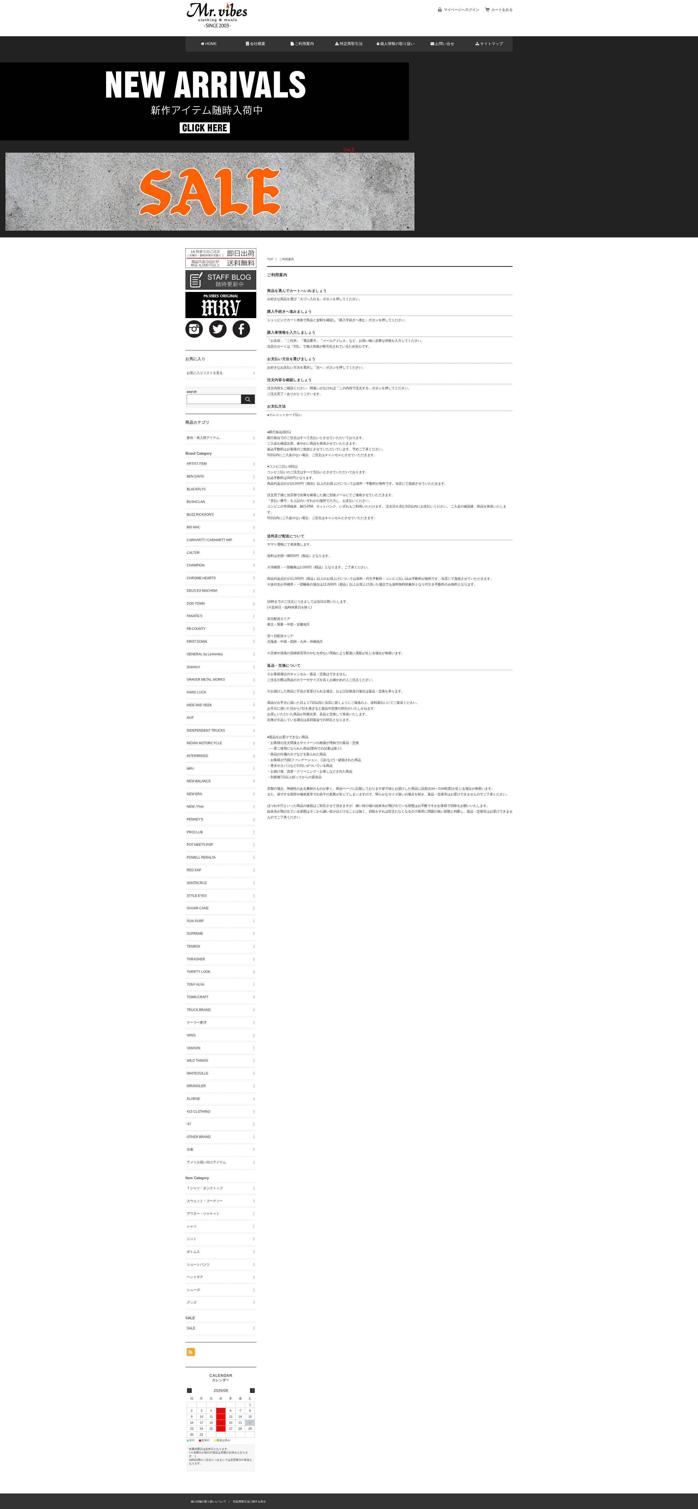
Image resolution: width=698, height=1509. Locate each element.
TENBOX (193, 946)
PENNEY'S (195, 819)
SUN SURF (195, 921)
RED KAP (194, 870)
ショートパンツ (198, 1264)
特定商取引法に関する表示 (249, 1501)
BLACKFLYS (196, 489)
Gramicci (193, 667)
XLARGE (193, 1099)
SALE (191, 1328)
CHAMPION (195, 565)
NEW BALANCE (199, 781)
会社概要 (257, 44)
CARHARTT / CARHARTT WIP (209, 540)
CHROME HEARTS (201, 578)
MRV (190, 769)
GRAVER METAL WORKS (206, 679)
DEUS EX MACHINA (202, 591)
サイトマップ (491, 44)
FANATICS (194, 616)
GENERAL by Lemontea (205, 654)
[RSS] (191, 1353)
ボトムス (193, 1252)
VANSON (193, 1048)
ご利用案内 (304, 44)
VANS (191, 1035)
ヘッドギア (195, 1277)
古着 (190, 1149)
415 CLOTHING (198, 1111)
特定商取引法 (351, 44)
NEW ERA (194, 794)
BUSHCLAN (196, 502)
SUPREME (195, 933)
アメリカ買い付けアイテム (206, 1162)
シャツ (192, 1226)
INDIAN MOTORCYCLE (204, 743)
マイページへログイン (461, 10)
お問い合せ (444, 44)
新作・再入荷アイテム (203, 438)
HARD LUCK (196, 692)
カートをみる (502, 10)
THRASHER (196, 959)
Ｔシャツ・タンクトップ (205, 1188)
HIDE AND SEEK (199, 705)
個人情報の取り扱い (397, 44)
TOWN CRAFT (197, 997)
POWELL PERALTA (201, 857)
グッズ (192, 1302)
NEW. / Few (195, 806)
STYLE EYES (197, 896)
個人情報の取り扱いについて (208, 1501)
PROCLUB (195, 832)
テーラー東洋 (196, 1022)
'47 (189, 1124)
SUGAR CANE (198, 908)
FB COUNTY (196, 629)
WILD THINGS (197, 1061)
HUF (190, 718)
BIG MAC (193, 527)
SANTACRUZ (197, 883)
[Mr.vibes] (217, 26)
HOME (211, 44)
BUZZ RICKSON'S (200, 515)
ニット (192, 1239)
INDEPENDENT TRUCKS (206, 730)
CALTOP (193, 553)
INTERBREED (197, 756)
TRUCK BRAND (199, 1010)
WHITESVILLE (197, 1073)
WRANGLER (196, 1086)
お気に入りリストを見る (205, 373)
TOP (270, 259)
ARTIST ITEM (197, 464)
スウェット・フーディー (205, 1201)
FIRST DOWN (197, 642)
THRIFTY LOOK (198, 972)
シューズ (193, 1290)
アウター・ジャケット (203, 1213)
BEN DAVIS (195, 476)
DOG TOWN (196, 603)
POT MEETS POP (200, 845)
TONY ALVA (195, 984)
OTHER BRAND (199, 1137)
